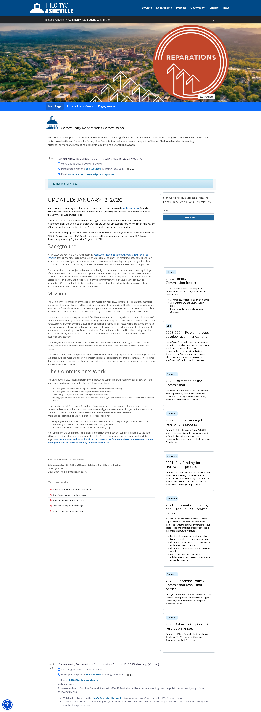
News (226, 7)
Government (197, 7)
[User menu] (213, 19)
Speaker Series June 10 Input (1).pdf (69, 500)
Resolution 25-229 (130, 208)
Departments (164, 7)
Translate (208, 96)
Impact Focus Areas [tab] (80, 106)
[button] (7, 704)
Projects (181, 7)
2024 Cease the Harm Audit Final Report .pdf (73, 489)
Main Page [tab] (55, 106)
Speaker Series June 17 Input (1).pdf (69, 505)
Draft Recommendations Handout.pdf (70, 494)
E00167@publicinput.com (83, 680)
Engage (214, 7)
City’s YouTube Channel (107, 698)
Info (131, 168)
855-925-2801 (93, 168)
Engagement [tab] (106, 106)
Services (147, 7)
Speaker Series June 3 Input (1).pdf (68, 511)
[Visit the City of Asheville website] (51, 8)
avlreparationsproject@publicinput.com (92, 174)
